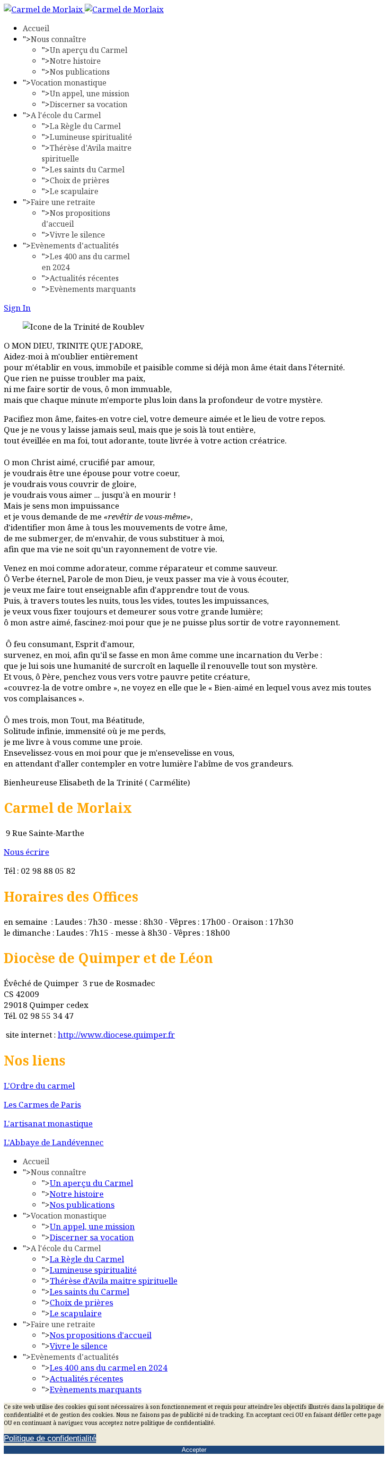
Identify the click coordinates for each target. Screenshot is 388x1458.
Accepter (194, 1449)
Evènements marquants (93, 289)
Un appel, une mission (89, 93)
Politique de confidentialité (50, 1438)
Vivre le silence (77, 235)
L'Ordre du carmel (39, 1085)
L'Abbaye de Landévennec (54, 1142)
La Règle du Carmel (85, 126)
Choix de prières (79, 180)
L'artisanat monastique (48, 1123)
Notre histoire (75, 61)
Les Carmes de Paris (42, 1104)
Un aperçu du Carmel (88, 50)
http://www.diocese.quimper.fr (116, 1034)
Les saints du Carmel (87, 169)
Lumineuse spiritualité (91, 137)
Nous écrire (26, 851)
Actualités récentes (84, 278)
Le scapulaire (74, 191)
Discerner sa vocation (88, 104)
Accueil (36, 28)
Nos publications (80, 72)
